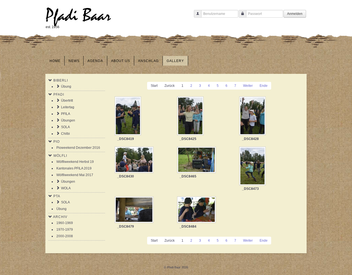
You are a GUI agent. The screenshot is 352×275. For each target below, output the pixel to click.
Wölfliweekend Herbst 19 (75, 162)
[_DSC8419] (128, 116)
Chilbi (65, 134)
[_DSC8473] (253, 167)
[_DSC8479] (135, 210)
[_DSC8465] (197, 160)
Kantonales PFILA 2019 (74, 168)
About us (120, 61)
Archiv (60, 217)
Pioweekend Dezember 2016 (78, 148)
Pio (56, 142)
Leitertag (67, 107)
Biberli (60, 80)
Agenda (95, 61)
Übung (66, 86)
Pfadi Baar (78, 15)
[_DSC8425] (191, 116)
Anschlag (148, 61)
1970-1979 (64, 229)
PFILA (65, 114)
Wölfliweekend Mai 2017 (74, 175)
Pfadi (58, 94)
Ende (264, 86)
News (73, 61)
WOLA (66, 188)
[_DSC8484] (197, 210)
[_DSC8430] (135, 160)
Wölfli (60, 156)
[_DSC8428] (253, 116)
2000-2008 (64, 236)
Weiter (248, 86)
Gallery (175, 61)
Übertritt (67, 101)
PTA (56, 196)
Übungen (68, 120)
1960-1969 (64, 223)
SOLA (65, 127)
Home (55, 61)
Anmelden (294, 14)
